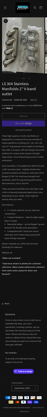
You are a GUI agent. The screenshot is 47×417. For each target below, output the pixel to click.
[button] (5, 8)
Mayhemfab (12, 407)
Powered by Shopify (23, 407)
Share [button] (7, 303)
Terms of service (38, 407)
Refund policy (24, 411)
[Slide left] (18, 78)
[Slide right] (29, 78)
